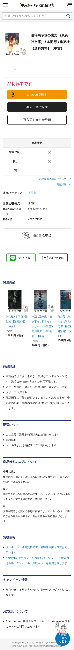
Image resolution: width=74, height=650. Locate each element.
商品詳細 (61, 184)
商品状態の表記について (52, 179)
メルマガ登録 (56, 257)
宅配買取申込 (42, 235)
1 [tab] (15, 69)
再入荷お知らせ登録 (37, 119)
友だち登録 (24, 257)
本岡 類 (32, 192)
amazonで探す (37, 94)
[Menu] (5, 5)
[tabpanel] (15, 43)
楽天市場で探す (37, 107)
